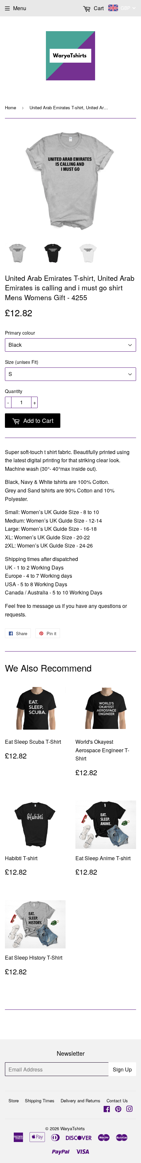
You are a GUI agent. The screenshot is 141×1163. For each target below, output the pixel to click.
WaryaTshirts (72, 1128)
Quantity (13, 391)
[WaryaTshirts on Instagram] (129, 1109)
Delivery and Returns (80, 1100)
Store (14, 1100)
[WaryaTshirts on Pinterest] (118, 1109)
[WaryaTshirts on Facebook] (106, 1109)
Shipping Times (39, 1100)
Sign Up (122, 1069)
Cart (98, 8)
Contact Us (117, 1100)
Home (10, 107)
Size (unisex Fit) (21, 362)
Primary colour (20, 332)
